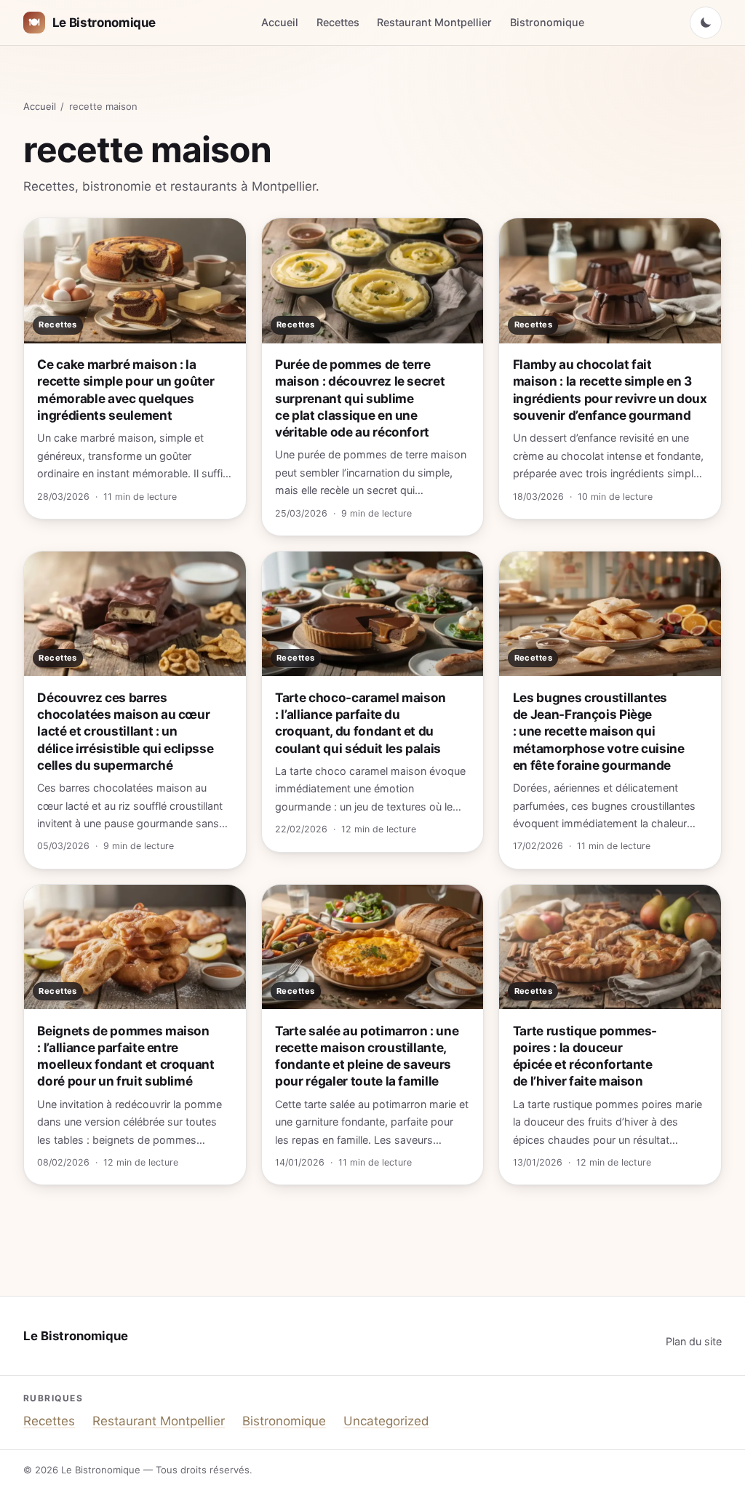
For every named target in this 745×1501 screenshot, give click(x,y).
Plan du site (694, 1341)
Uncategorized (386, 1421)
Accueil (279, 22)
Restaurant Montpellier (434, 22)
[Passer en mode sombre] (706, 23)
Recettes (337, 22)
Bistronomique (547, 22)
